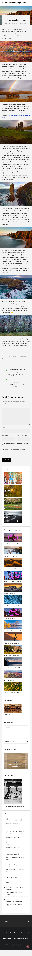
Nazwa (4, 427)
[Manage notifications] (27, 946)
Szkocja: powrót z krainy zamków (16, 384)
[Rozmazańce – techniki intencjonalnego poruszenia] (16, 491)
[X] (7, 932)
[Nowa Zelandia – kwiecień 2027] (16, 625)
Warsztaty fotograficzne (16, 17)
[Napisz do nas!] (16, 708)
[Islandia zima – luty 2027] (16, 600)
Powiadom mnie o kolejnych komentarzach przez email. (16, 449)
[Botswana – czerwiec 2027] (16, 649)
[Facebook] (3, 932)
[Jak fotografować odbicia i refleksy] (16, 478)
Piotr (9, 23)
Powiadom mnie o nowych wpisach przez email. (14, 454)
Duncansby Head (13, 356)
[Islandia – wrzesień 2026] (16, 538)
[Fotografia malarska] (16, 504)
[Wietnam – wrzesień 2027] (16, 687)
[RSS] (21, 932)
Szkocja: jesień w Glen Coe (16, 374)
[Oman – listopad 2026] (16, 563)
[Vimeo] (18, 932)
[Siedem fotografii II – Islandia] (16, 517)
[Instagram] (10, 932)
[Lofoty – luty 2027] (16, 588)
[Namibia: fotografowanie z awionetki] (16, 761)
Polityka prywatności (21, 938)
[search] (26, 728)
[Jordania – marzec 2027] (16, 612)
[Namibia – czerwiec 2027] (16, 637)
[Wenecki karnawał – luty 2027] (16, 575)
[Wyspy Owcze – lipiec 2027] (16, 662)
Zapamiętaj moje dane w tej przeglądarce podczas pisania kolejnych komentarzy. (15, 444)
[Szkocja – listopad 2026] (16, 550)
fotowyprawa (24, 356)
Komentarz (5, 407)
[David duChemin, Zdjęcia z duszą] (16, 792)
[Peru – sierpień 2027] (16, 674)
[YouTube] (14, 932)
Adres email (5, 435)
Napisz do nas (7, 938)
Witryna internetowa (22, 435)
